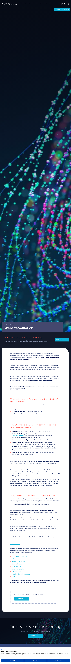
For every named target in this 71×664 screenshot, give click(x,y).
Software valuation (17, 559)
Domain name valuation (19, 561)
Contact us (60, 340)
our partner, (19, 435)
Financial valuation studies (19, 556)
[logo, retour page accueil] (9, 4)
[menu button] (68, 4)
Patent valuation (16, 566)
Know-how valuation (18, 569)
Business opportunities (62, 9)
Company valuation (17, 571)
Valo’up (14, 576)
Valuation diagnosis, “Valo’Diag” (21, 574)
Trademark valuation (18, 564)
